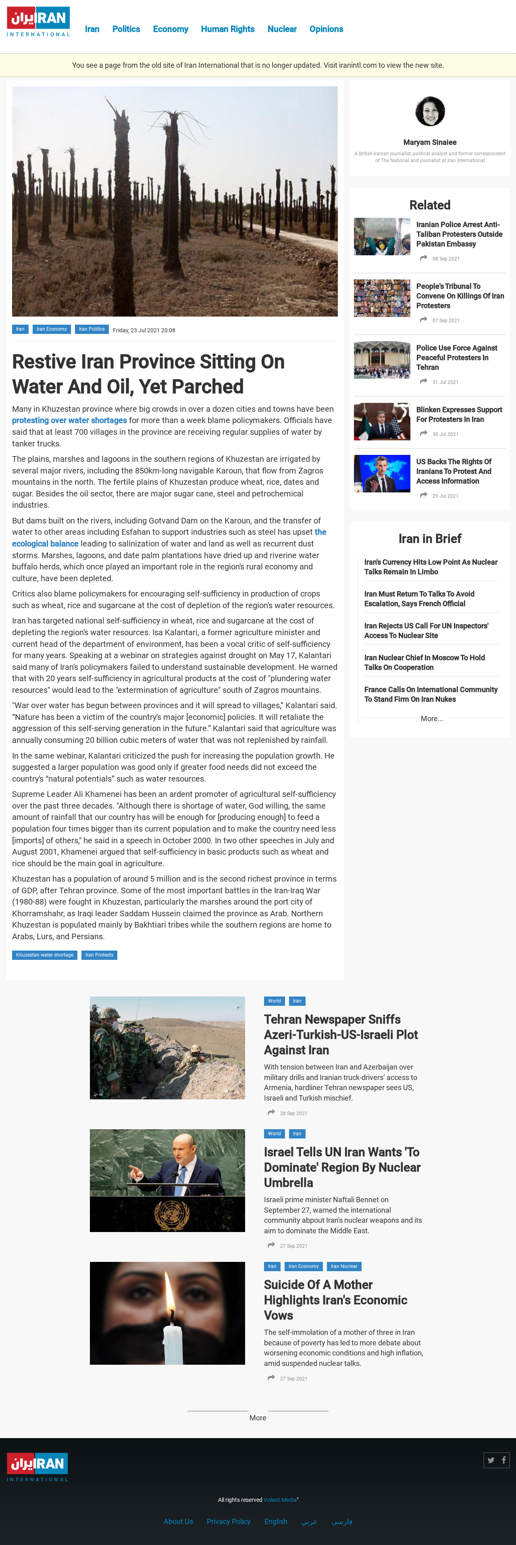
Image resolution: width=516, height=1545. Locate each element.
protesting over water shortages (69, 420)
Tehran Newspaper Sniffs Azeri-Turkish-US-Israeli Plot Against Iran (341, 1034)
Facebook (503, 1460)
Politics (126, 29)
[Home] (42, 22)
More (258, 1418)
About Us (178, 1521)
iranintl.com (358, 65)
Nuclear (282, 29)
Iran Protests (99, 955)
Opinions (326, 29)
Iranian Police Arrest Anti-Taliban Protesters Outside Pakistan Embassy (459, 234)
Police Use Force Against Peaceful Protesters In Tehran (456, 357)
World (274, 1001)
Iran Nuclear (344, 1266)
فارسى (342, 1521)
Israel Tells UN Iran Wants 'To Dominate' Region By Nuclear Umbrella (342, 1167)
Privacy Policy (229, 1521)
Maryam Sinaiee (430, 142)
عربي (309, 1521)
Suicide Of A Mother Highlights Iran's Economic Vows (336, 1300)
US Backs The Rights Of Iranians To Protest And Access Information (453, 471)
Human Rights (228, 29)
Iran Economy (52, 329)
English (275, 1521)
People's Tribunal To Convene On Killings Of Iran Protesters (460, 296)
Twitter (491, 1460)
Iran (92, 29)
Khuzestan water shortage (44, 955)
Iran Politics (92, 329)
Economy (170, 29)
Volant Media (280, 1500)
